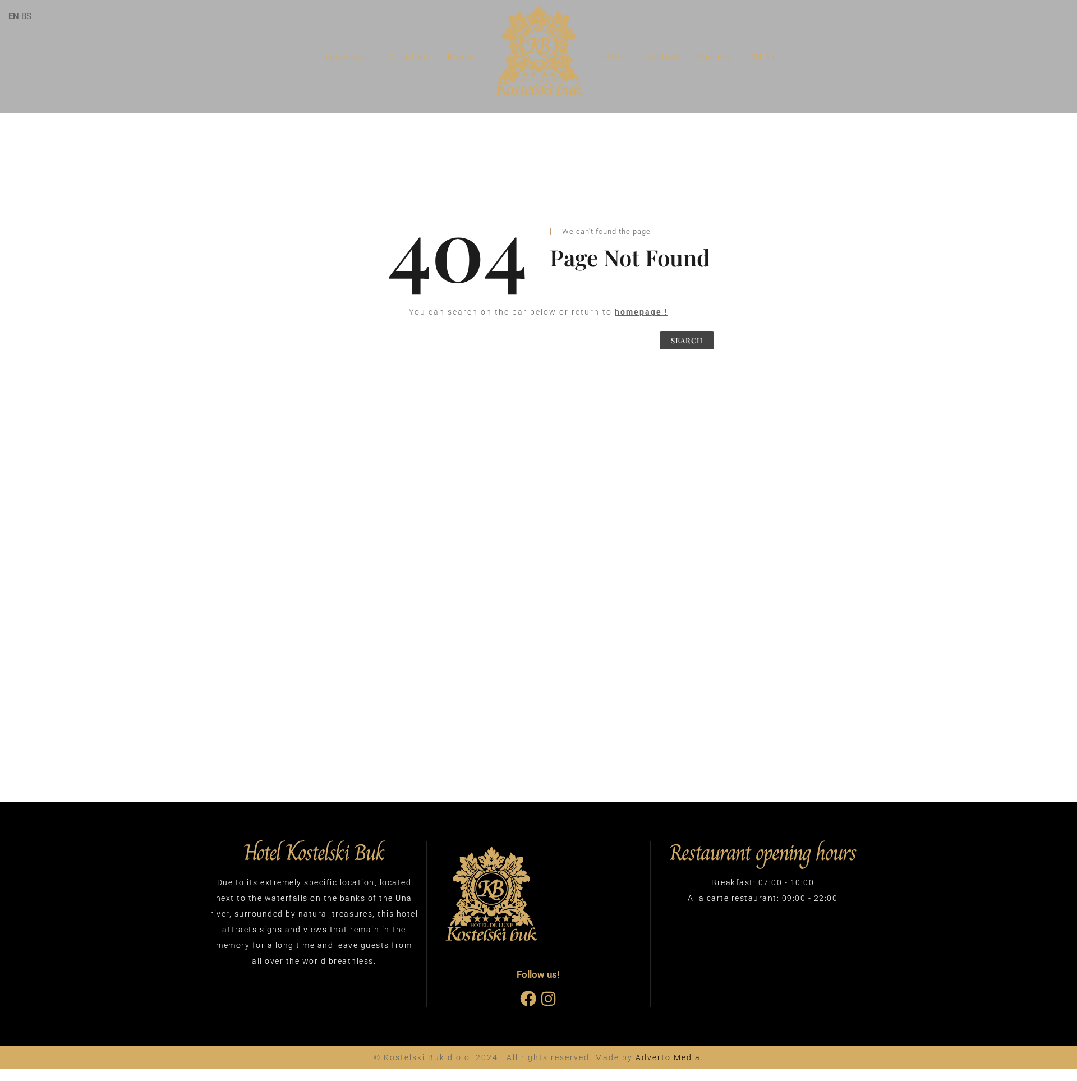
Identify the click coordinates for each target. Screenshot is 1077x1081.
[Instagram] (548, 999)
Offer (613, 56)
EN (13, 16)
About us (408, 56)
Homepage (346, 56)
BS (26, 16)
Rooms (462, 56)
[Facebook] (528, 999)
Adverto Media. (669, 1057)
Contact (662, 56)
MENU (765, 56)
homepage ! (641, 311)
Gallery (715, 56)
